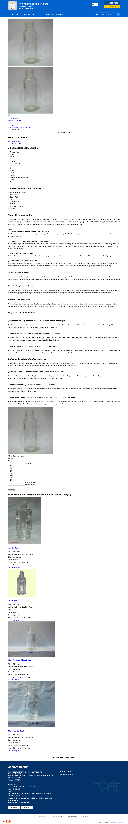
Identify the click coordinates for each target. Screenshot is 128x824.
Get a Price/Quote (14, 141)
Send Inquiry (113, 6)
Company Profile (29, 14)
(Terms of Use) (122, 820)
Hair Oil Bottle (14, 548)
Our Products (45, 14)
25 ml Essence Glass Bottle (19, 660)
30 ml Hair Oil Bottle (16, 731)
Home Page (14, 14)
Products (13, 125)
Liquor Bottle (13, 600)
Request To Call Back (15, 120)
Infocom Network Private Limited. (118, 822)
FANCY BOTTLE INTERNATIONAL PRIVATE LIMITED (33, 6)
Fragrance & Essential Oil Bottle (20, 127)
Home (12, 123)
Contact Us (59, 14)
